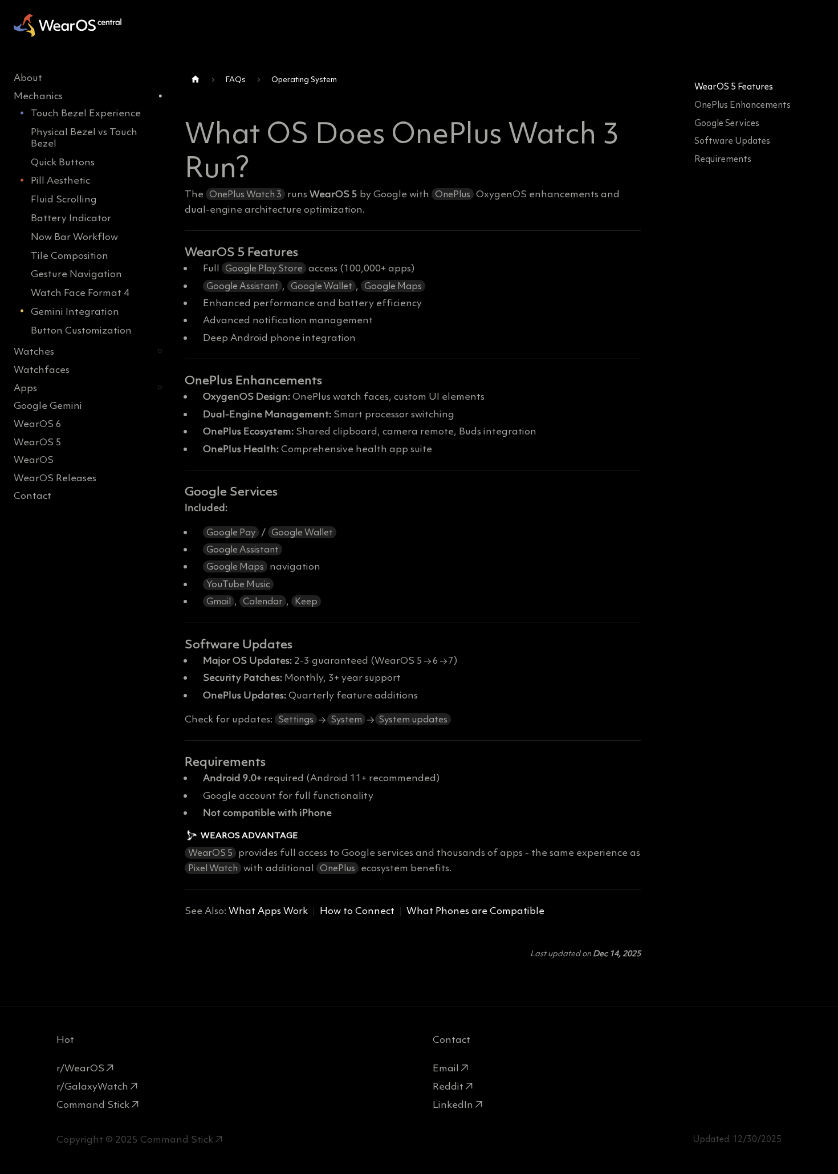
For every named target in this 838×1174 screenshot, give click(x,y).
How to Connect (357, 910)
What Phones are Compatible (475, 910)
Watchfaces (42, 369)
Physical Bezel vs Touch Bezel (84, 137)
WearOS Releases (55, 477)
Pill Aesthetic (60, 180)
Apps (25, 387)
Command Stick (92, 1104)
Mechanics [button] (38, 95)
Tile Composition (69, 255)
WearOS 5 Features (733, 86)
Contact (32, 495)
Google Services (726, 122)
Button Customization (81, 329)
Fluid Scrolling (64, 199)
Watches (34, 351)
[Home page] (195, 79)
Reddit (448, 1086)
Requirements (722, 158)
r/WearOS (80, 1068)
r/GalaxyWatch (92, 1086)
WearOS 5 (38, 441)
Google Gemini (48, 405)
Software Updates (732, 140)
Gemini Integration (75, 310)
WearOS (34, 459)
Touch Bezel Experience (86, 113)
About (28, 77)
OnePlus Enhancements (742, 104)
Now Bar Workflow (74, 236)
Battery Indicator (71, 218)
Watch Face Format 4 (80, 292)
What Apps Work (268, 910)
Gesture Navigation (76, 273)
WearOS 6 (38, 423)
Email (446, 1068)
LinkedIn (453, 1104)
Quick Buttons (63, 161)
